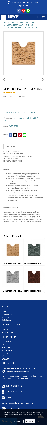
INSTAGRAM (7, 350)
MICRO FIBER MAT (33, 118)
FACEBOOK (7, 341)
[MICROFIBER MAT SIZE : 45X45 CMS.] (23, 53)
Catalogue (6, 320)
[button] (38, 17)
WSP (4, 356)
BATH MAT (18, 118)
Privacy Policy (27, 414)
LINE (3, 344)
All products (7, 332)
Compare (30, 112)
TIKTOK (5, 353)
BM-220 (6, 120)
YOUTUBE (6, 347)
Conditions (7, 314)
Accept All (30, 421)
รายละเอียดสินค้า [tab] (11, 146)
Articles (5, 317)
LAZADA (5, 359)
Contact (5, 329)
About (4, 311)
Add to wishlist (12, 112)
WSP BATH (13, 126)
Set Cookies (18, 421)
